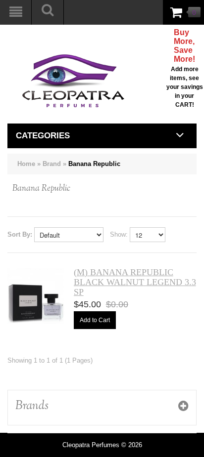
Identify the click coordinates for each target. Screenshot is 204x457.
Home (26, 163)
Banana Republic (94, 163)
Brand (52, 163)
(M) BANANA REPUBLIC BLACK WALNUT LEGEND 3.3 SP (135, 282)
